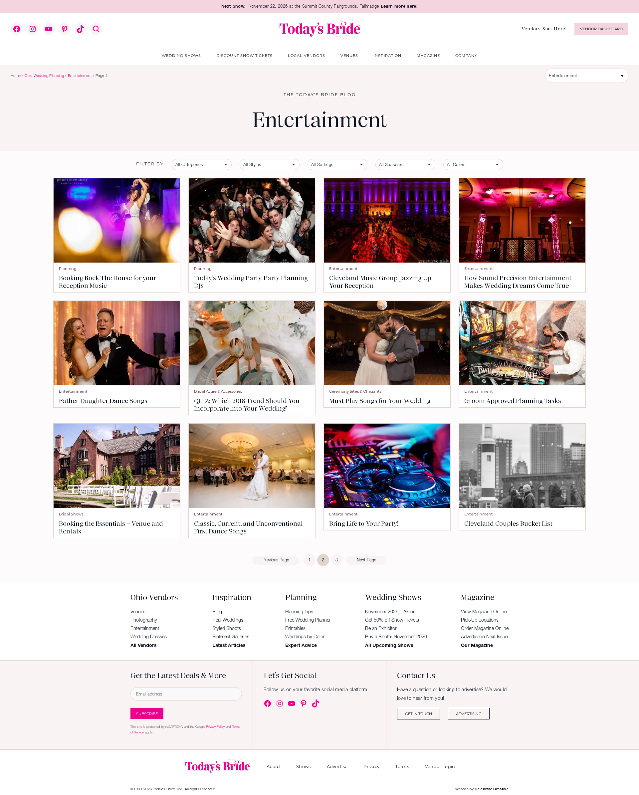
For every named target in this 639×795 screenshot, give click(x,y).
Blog (217, 612)
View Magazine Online (484, 612)
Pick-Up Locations (480, 620)
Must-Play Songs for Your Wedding (380, 401)
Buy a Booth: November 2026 (396, 637)
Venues (137, 612)
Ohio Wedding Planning (44, 75)
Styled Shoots (226, 628)
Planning (68, 268)
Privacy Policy (215, 726)
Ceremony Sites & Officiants (355, 391)
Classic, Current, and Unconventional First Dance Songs (248, 527)
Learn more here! (399, 6)
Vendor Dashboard (601, 28)
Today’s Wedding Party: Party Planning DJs (251, 282)
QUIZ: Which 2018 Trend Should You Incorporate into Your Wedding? (247, 404)
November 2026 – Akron (390, 612)
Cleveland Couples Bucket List (508, 523)
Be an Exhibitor (381, 628)
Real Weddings (227, 620)
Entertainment (80, 75)
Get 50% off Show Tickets (392, 620)
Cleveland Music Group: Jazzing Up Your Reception (380, 282)
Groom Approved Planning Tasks (512, 401)
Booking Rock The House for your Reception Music (107, 282)
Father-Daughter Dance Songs (103, 401)
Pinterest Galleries (230, 637)
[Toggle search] (96, 29)
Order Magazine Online (485, 628)
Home (16, 75)
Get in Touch (418, 713)
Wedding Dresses (148, 637)
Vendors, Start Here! (544, 28)
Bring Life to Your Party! (363, 523)
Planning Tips (299, 612)
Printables (295, 628)
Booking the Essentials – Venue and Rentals (111, 527)
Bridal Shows (71, 513)
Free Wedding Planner (308, 620)
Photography (143, 620)
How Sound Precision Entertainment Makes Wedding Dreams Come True (517, 282)
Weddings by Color (305, 637)
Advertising (469, 713)
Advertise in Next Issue (484, 637)
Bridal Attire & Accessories (218, 391)
